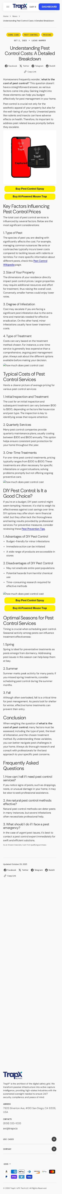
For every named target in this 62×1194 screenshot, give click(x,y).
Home (5, 16)
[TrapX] (20, 7)
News (14, 16)
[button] (8, 7)
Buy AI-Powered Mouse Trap (30, 196)
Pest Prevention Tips (33, 528)
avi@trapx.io (10, 1128)
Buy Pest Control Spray (30, 188)
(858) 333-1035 (12, 1123)
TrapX (13, 1188)
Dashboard (49, 6)
